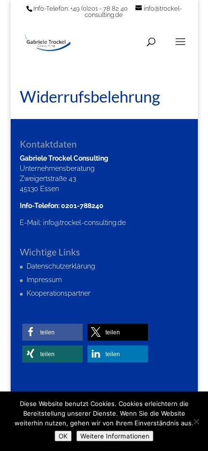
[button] (52, 332)
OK (63, 436)
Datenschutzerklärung (61, 266)
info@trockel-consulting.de (84, 222)
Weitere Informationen (114, 436)
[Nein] (196, 421)
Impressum (44, 280)
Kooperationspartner (58, 293)
